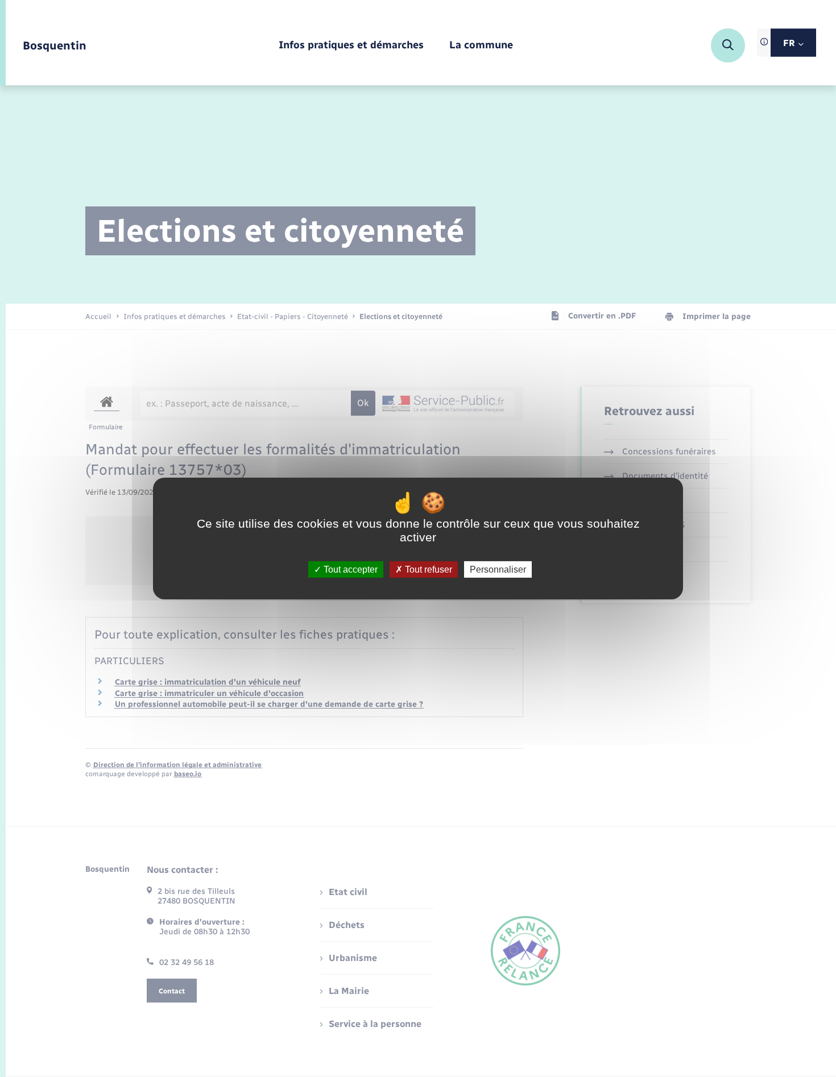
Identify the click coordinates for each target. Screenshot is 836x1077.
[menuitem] (351, 45)
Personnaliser (498, 569)
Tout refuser (427, 569)
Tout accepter (349, 569)
